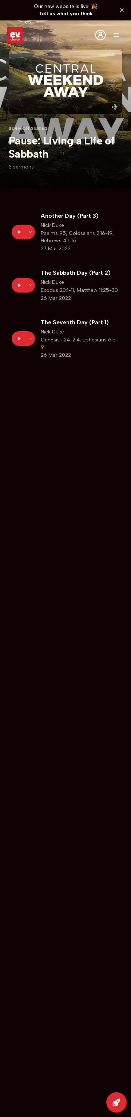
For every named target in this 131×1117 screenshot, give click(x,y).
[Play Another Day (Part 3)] (19, 232)
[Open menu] (116, 35)
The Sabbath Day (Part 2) (76, 272)
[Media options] (30, 232)
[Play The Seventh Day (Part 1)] (19, 338)
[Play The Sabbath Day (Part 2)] (19, 285)
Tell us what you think (66, 14)
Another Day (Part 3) (70, 215)
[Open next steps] (116, 1102)
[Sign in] (100, 35)
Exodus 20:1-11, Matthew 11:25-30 (79, 290)
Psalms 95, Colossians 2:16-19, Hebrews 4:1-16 (77, 237)
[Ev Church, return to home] (15, 35)
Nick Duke (52, 225)
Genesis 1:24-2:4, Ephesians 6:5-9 (79, 343)
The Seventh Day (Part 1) (75, 322)
